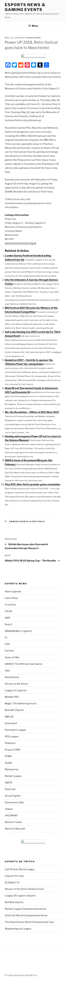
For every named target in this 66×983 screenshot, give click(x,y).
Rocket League (13, 776)
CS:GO (8, 611)
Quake (8, 762)
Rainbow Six (12, 769)
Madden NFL (12, 696)
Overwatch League (15, 729)
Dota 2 (8, 624)
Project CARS (12, 749)
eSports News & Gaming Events (25, 7)
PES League (11, 736)
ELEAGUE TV (12, 882)
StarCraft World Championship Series (26, 915)
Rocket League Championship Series (25, 908)
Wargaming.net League (18, 928)
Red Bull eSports (14, 902)
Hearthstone (12, 677)
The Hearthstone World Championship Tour (29, 922)
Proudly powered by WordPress (21, 975)
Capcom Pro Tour (14, 876)
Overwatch (11, 723)
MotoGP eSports (14, 710)
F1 (6, 637)
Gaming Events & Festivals (27, 521)
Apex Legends (13, 591)
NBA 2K (9, 716)
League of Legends (16, 690)
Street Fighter (13, 795)
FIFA (7, 644)
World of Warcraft (15, 828)
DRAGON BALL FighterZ (18, 631)
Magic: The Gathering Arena (20, 703)
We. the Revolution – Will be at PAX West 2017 (32, 412)
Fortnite (9, 650)
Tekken (9, 809)
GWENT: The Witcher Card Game (23, 664)
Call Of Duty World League (20, 869)
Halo (7, 670)
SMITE (8, 782)
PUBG (8, 756)
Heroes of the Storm (16, 683)
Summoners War (14, 802)
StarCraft (10, 789)
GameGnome (33, 38)
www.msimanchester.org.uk (20, 243)
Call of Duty (11, 598)
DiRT (7, 617)
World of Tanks (13, 822)
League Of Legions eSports (20, 895)
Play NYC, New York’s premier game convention (32, 484)
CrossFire (10, 604)
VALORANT (11, 815)
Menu (35, 25)
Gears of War (12, 657)
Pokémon (10, 743)
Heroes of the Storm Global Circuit (24, 889)
